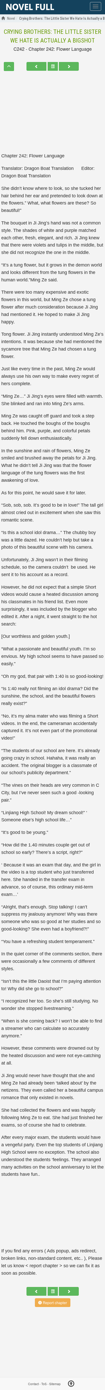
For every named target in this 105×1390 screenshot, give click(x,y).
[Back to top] (71, 1384)
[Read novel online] (30, 7)
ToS (44, 1384)
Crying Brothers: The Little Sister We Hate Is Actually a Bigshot (52, 36)
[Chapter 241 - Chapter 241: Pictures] (36, 66)
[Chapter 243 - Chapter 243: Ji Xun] (69, 66)
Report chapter (54, 1302)
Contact (33, 1384)
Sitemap (55, 1384)
